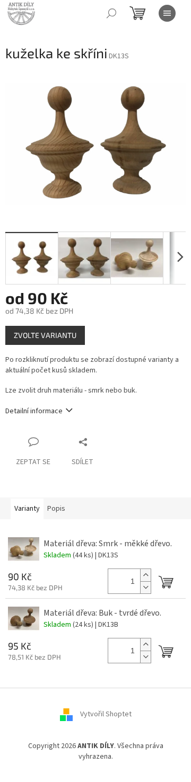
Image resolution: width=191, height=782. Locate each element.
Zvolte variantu (45, 335)
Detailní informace (34, 411)
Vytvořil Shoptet (106, 714)
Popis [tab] (56, 508)
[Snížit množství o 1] (145, 587)
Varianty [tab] (27, 508)
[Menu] (167, 13)
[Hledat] (111, 13)
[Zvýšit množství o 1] (145, 575)
